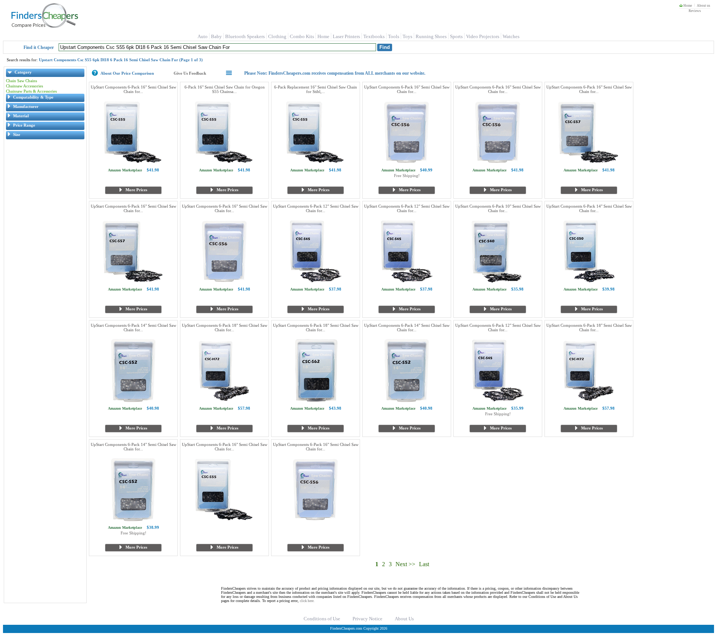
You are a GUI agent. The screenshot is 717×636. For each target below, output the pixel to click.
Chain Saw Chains (21, 80)
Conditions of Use (322, 618)
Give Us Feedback (190, 73)
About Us (404, 618)
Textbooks (374, 36)
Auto (203, 36)
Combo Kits (302, 36)
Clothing (277, 36)
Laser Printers (346, 36)
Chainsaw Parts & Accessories (31, 91)
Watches (511, 36)
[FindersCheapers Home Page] (44, 26)
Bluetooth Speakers (245, 36)
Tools (393, 36)
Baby (216, 36)
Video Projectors (482, 36)
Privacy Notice (367, 618)
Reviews (695, 11)
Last (424, 564)
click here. (307, 601)
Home (687, 5)
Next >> (405, 564)
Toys (407, 36)
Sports (456, 36)
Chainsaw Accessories (24, 86)
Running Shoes (431, 36)
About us (703, 5)
